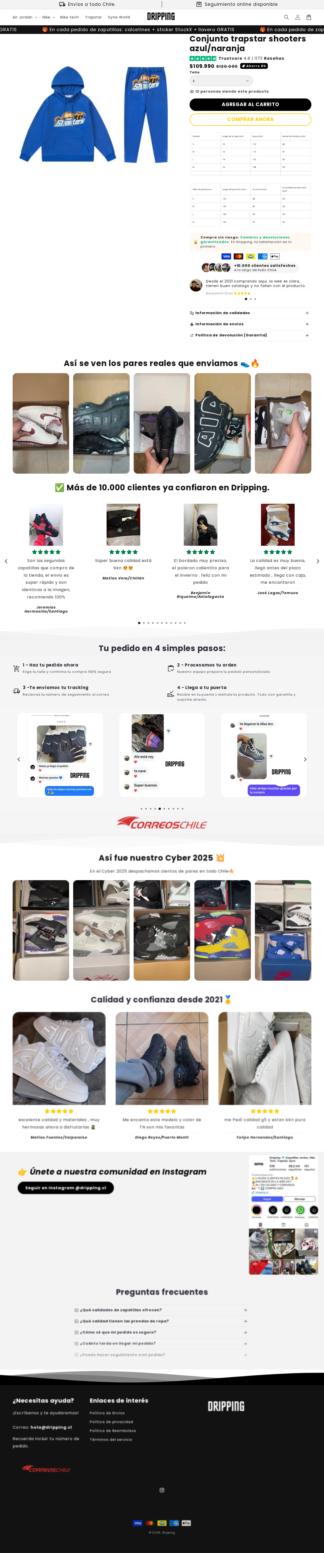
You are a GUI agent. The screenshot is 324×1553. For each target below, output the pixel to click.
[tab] (246, 299)
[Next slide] (317, 561)
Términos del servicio (111, 1439)
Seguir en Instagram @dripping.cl (65, 1188)
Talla (194, 72)
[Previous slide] (19, 759)
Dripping (168, 1532)
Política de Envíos (107, 1413)
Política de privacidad (111, 1421)
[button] (24, 17)
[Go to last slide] (6, 561)
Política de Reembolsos (113, 1430)
